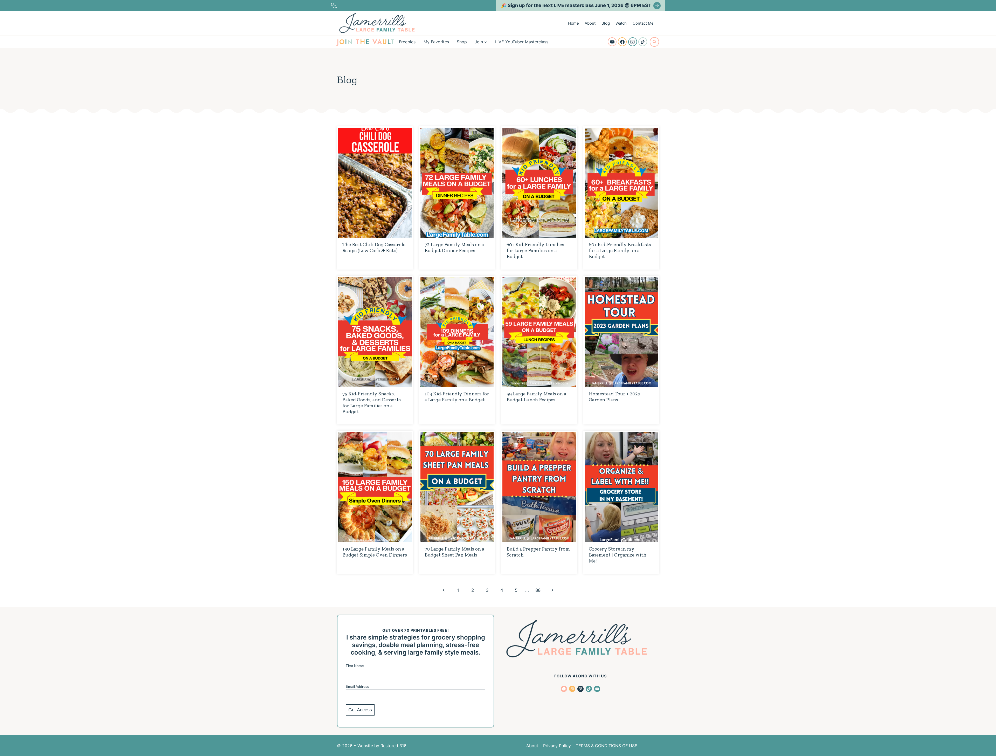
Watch (621, 23)
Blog (605, 23)
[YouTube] (612, 41)
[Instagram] (632, 41)
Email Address (357, 686)
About (590, 23)
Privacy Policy (557, 745)
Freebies (407, 41)
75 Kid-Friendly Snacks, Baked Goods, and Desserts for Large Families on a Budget (371, 402)
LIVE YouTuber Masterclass (521, 41)
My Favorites (436, 41)
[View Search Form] (654, 41)
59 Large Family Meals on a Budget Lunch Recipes (536, 397)
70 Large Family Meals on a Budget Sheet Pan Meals (454, 552)
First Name (355, 666)
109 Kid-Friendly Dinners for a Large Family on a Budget (457, 397)
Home (573, 23)
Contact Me (643, 23)
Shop (462, 41)
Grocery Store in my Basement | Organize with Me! (617, 555)
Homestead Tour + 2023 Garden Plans (614, 397)
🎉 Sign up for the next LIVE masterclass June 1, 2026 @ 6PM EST (576, 5)
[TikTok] (642, 41)
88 (538, 590)
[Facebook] (622, 41)
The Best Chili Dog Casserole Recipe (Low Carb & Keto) (373, 247)
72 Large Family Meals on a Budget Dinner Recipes (454, 247)
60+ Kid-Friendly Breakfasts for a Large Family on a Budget (620, 250)
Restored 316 (393, 745)
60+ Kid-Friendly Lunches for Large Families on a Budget (535, 250)
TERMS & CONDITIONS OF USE (606, 745)
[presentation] (375, 183)
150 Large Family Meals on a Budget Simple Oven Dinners (374, 552)
